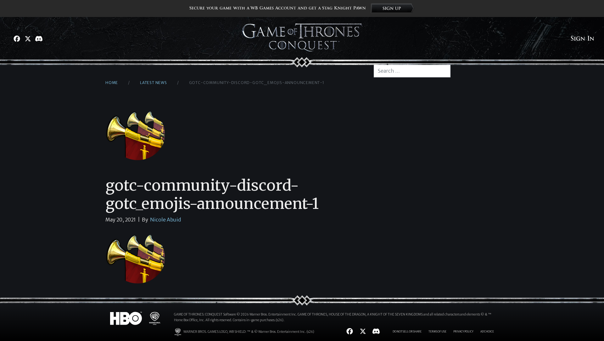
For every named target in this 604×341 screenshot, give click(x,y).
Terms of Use (437, 331)
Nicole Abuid (165, 219)
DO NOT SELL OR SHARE (407, 331)
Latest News (153, 82)
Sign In (582, 39)
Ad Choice (487, 331)
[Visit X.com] (28, 38)
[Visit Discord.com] (39, 38)
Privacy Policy (463, 331)
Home (111, 82)
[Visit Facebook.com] (17, 38)
